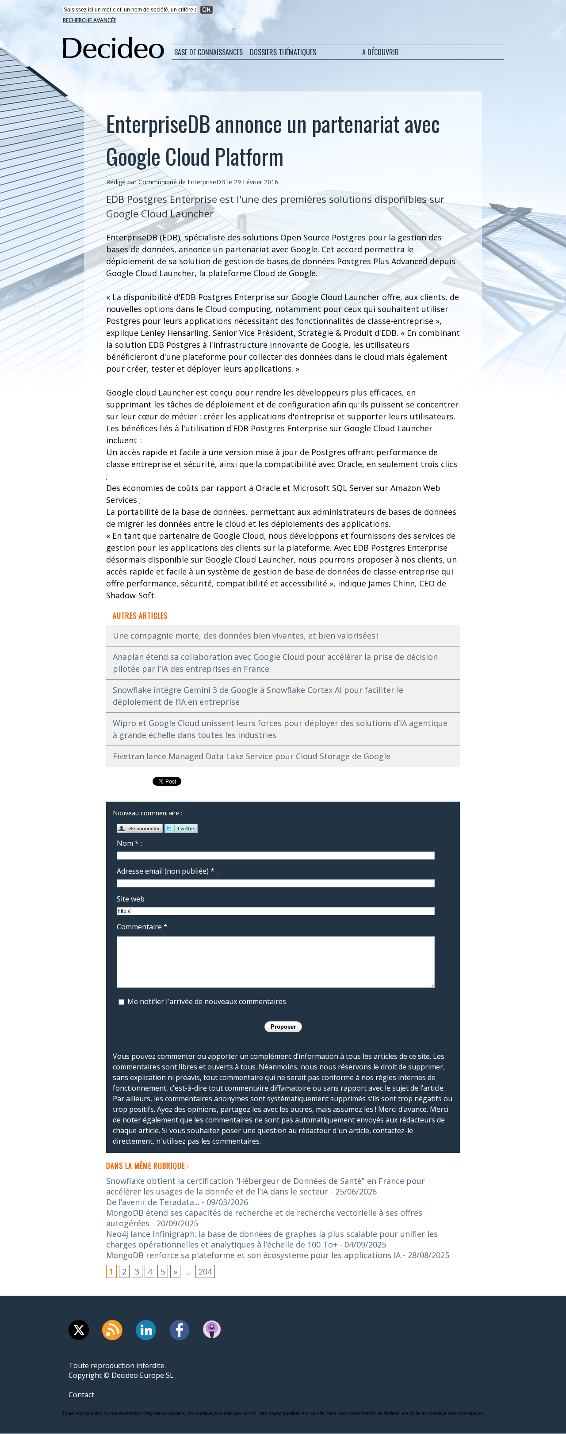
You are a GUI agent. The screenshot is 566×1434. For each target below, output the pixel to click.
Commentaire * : (144, 927)
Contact (81, 1395)
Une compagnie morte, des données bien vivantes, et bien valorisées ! (246, 635)
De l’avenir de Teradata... (152, 1202)
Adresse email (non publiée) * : (167, 871)
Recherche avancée (89, 20)
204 (205, 1271)
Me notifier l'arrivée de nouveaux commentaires (206, 1001)
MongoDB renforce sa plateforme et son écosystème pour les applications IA (253, 1255)
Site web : (132, 899)
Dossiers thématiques (283, 52)
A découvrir (380, 52)
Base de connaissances (208, 52)
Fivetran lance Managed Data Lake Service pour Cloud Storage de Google (251, 756)
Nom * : (129, 843)
